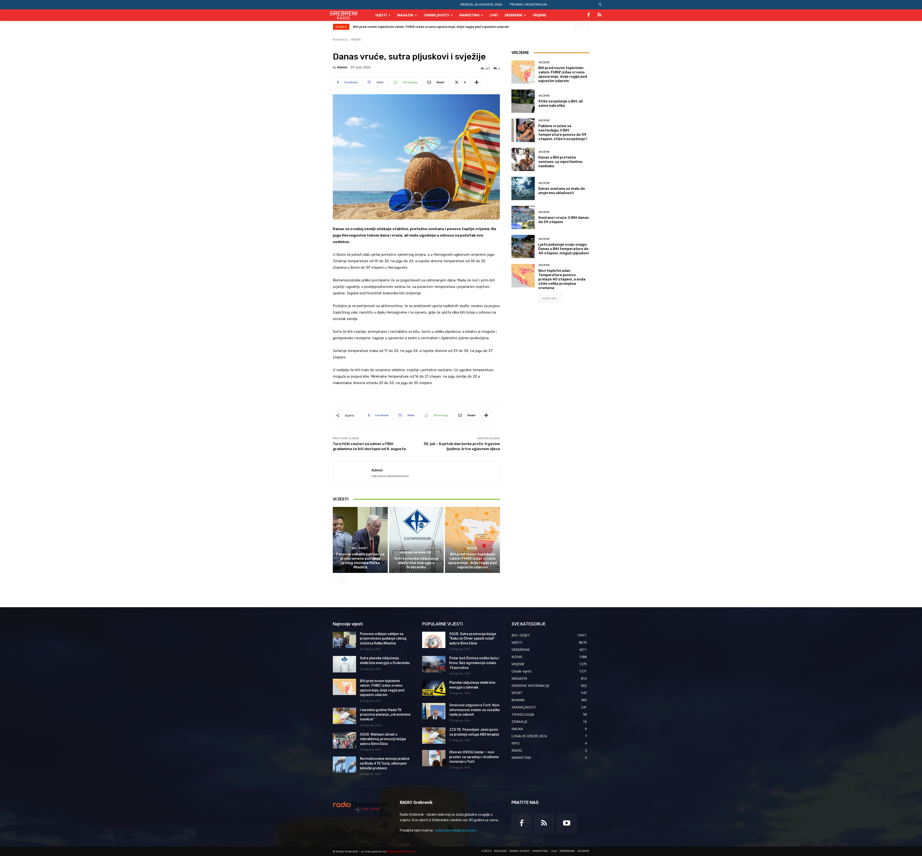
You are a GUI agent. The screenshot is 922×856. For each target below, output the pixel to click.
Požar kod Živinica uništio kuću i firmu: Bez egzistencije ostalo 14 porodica (474, 662)
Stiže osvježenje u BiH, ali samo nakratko (560, 103)
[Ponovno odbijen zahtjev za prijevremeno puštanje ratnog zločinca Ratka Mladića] (360, 540)
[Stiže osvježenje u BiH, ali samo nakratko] (523, 101)
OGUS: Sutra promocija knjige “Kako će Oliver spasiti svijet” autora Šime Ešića (472, 638)
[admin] (352, 473)
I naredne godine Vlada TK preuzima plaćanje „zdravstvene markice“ (407, 27)
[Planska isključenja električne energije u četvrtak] (433, 688)
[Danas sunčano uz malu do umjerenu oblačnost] (523, 188)
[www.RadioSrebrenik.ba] (360, 806)
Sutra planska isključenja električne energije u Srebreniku (416, 562)
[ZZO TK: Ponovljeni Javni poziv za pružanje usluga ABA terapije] (433, 735)
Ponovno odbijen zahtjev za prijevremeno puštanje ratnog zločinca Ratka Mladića (360, 560)
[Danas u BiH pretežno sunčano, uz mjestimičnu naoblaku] (523, 159)
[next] (586, 27)
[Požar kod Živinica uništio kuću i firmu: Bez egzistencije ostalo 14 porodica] (433, 664)
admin (342, 67)
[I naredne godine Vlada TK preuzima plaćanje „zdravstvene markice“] (344, 716)
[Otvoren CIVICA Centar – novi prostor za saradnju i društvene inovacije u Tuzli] (433, 758)
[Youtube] (567, 823)
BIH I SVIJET (360, 548)
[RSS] (599, 15)
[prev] (578, 27)
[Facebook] (588, 15)
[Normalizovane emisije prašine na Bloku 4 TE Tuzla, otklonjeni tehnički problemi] (344, 764)
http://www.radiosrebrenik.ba (389, 476)
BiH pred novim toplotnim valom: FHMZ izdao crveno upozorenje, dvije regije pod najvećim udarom (472, 560)
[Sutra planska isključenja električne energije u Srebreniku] (416, 540)
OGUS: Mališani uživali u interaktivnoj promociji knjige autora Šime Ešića (383, 739)
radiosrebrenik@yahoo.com (456, 830)
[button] (600, 4)
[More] (477, 82)
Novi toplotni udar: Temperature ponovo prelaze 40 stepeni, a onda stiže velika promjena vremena (561, 279)
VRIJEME (356, 39)
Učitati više (548, 298)
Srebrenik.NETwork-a (401, 851)
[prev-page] (336, 581)
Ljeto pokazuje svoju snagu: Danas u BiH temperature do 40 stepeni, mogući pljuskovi (563, 248)
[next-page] (343, 581)
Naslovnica (340, 39)
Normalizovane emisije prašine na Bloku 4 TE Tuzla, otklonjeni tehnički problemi (384, 763)
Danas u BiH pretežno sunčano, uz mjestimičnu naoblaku (560, 161)
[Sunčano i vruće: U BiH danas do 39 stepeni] (523, 217)
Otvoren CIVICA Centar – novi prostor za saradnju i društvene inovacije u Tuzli (474, 756)
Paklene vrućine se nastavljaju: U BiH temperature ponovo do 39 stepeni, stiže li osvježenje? (562, 132)
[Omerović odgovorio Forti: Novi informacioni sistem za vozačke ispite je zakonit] (433, 711)
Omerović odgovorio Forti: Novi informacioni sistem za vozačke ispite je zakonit (474, 709)
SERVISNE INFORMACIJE (415, 552)
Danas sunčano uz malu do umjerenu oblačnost (561, 190)
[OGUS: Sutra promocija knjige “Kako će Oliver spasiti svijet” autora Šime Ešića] (433, 640)
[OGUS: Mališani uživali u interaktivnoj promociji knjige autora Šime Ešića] (344, 740)
